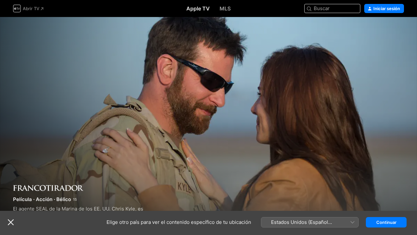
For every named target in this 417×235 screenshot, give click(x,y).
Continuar (386, 222)
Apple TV (198, 8)
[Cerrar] (11, 222)
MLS (225, 8)
